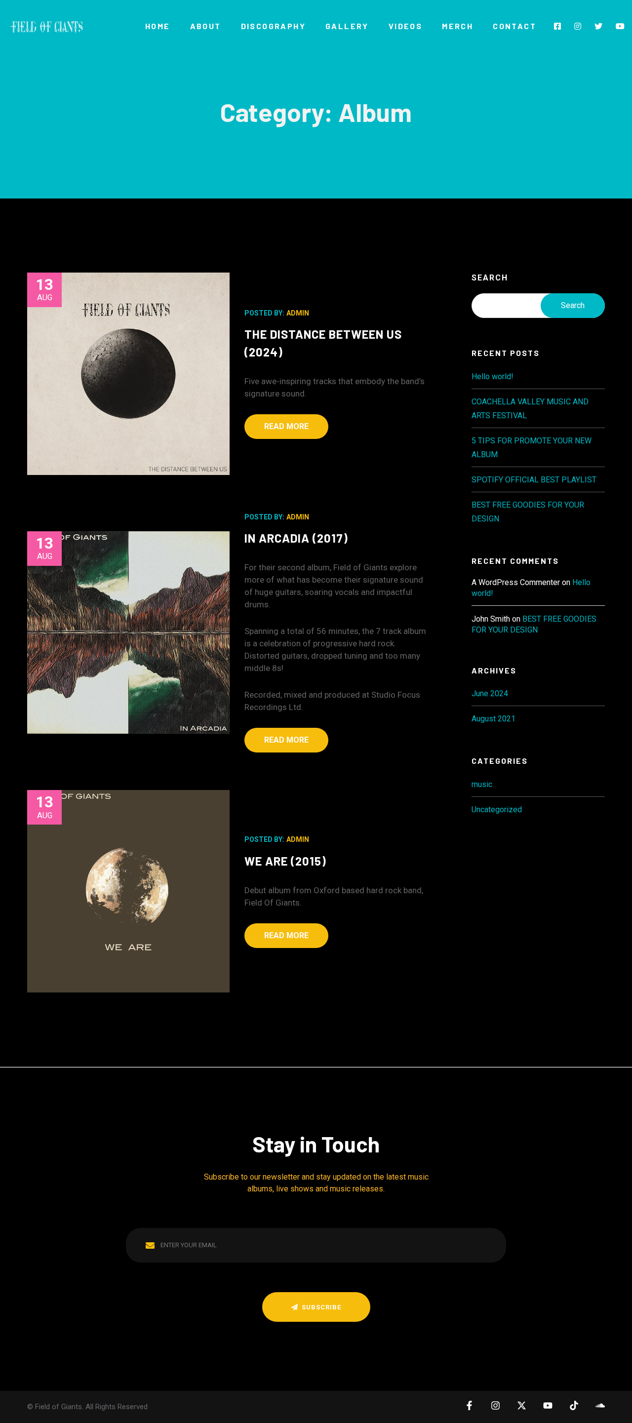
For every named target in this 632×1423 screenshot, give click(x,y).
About (205, 26)
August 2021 (493, 718)
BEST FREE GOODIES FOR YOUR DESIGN (528, 511)
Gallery (347, 26)
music (482, 784)
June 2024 (490, 693)
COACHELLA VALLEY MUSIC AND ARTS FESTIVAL (530, 408)
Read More (286, 426)
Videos (405, 26)
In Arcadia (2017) (296, 538)
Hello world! (493, 376)
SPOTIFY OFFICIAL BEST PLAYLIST (534, 479)
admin (297, 313)
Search (490, 277)
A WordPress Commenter (516, 582)
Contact (514, 26)
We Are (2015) (285, 861)
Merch (457, 26)
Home (157, 26)
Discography (273, 26)
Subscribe (321, 1307)
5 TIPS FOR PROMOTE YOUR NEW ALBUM (532, 447)
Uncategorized (497, 809)
